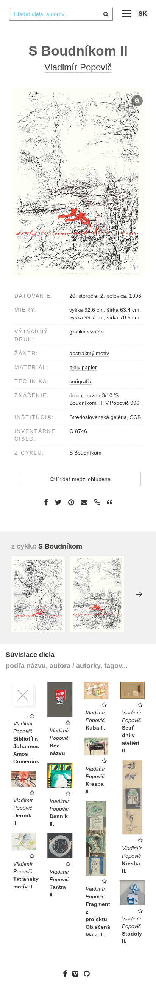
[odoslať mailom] (84, 503)
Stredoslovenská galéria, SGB (105, 417)
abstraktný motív (89, 353)
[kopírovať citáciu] (110, 502)
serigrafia (80, 381)
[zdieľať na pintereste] (71, 502)
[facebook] (67, 974)
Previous (17, 594)
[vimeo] (77, 974)
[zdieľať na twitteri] (58, 502)
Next (139, 594)
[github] (89, 974)
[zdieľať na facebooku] (46, 502)
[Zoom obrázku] (78, 182)
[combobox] (61, 14)
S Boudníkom (85, 453)
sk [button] (143, 13)
